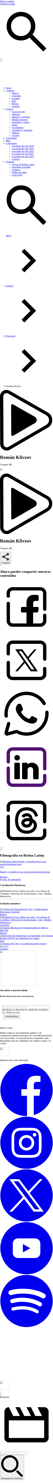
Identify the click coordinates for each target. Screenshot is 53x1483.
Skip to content (7, 1)
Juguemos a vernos (20, 122)
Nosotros (10, 162)
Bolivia (15, 93)
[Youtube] (26, 1273)
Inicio (8, 88)
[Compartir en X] (26, 686)
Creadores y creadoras (22, 130)
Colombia (16, 96)
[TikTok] (26, 1379)
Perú (14, 101)
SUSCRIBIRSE (11, 1017)
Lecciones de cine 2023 (23, 154)
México (15, 104)
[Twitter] (26, 1220)
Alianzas (16, 114)
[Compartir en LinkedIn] (26, 792)
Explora (9, 109)
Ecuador (16, 98)
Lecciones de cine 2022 (23, 156)
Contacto (16, 169)
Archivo (15, 135)
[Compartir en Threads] (26, 846)
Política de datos (19, 172)
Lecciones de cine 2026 (23, 146)
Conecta (15, 159)
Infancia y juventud (21, 117)
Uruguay (16, 106)
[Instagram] (26, 1168)
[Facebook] (26, 1115)
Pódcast (15, 133)
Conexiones (11, 143)
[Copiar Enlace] (1, 849)
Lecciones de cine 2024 (23, 151)
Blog (8, 140)
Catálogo (10, 90)
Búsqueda (4, 1397)
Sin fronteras (18, 127)
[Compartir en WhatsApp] (26, 739)
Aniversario (11, 138)
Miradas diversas (19, 119)
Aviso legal (17, 175)
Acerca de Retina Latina (23, 164)
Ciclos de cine (18, 111)
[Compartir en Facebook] (26, 632)
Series (14, 125)
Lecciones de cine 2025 (23, 148)
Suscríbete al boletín (21, 167)
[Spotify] (26, 1326)
